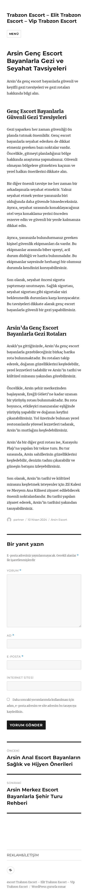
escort (11, 882)
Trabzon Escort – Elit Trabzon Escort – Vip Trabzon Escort (44, 18)
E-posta (15, 656)
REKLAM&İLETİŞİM (23, 855)
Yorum (14, 570)
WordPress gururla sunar (49, 887)
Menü (14, 33)
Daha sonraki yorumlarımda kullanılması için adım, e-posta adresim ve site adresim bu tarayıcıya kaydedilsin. (41, 706)
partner (18, 519)
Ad (10, 635)
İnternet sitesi (20, 677)
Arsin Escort (59, 519)
